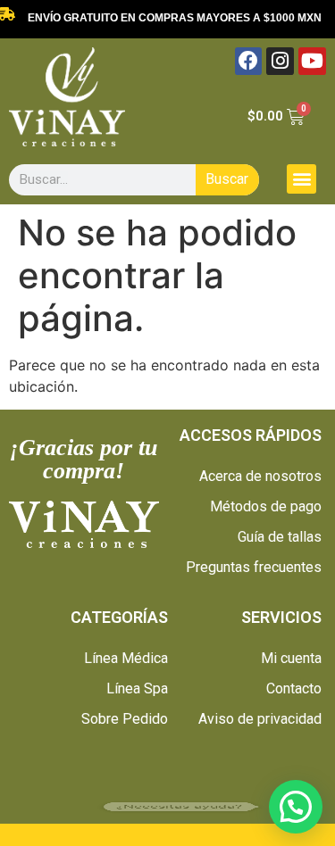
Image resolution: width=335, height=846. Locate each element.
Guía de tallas (280, 536)
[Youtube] (312, 61)
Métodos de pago (266, 506)
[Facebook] (249, 61)
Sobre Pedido (124, 718)
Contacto (294, 688)
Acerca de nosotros (260, 476)
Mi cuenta (291, 658)
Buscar (226, 178)
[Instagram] (280, 61)
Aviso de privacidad (260, 718)
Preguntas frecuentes (254, 567)
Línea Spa (137, 688)
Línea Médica (126, 658)
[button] (301, 179)
